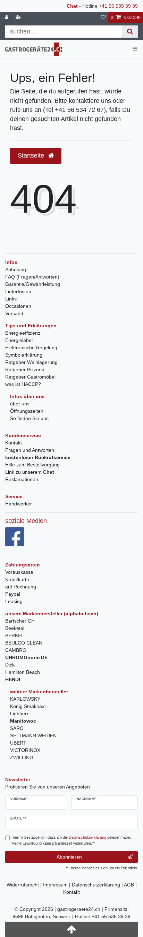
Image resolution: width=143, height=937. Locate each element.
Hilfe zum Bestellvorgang (32, 464)
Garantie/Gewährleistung (32, 284)
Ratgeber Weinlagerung (31, 362)
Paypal (12, 594)
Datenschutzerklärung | (98, 885)
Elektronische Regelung (31, 347)
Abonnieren (69, 857)
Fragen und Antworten (29, 450)
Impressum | (57, 885)
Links (11, 299)
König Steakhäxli (28, 706)
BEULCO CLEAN (23, 643)
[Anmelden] (7, 17)
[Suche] (130, 31)
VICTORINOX (25, 750)
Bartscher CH (20, 621)
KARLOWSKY (25, 699)
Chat (72, 6)
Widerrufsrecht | (25, 885)
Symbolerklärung (23, 355)
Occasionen (18, 306)
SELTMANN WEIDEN (33, 735)
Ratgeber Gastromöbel (30, 377)
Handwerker (18, 503)
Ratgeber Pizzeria (24, 369)
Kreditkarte (17, 579)
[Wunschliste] (103, 17)
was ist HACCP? (23, 384)
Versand (14, 313)
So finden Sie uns (29, 418)
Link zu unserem (29, 472)
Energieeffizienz (22, 333)
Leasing (14, 601)
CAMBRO (15, 650)
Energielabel (19, 340)
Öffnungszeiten (26, 411)
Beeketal (14, 628)
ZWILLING (21, 757)
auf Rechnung (20, 586)
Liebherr (19, 713)
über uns (20, 403)
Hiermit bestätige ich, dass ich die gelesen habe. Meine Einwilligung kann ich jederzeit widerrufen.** (71, 840)
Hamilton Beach (22, 672)
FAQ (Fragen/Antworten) (32, 277)
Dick (10, 665)
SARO (17, 728)
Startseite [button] (32, 155)
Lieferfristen (18, 291)
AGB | (130, 885)
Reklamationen (21, 479)
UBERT (18, 743)
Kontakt (13, 442)
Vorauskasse (19, 572)
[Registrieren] (19, 17)
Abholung (15, 269)
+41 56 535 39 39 (118, 6)
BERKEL (14, 635)
